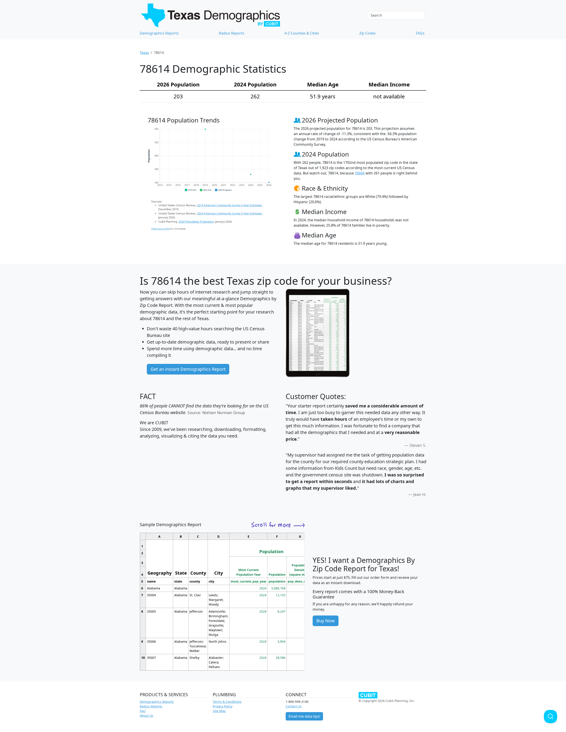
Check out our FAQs (160, 228)
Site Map (219, 711)
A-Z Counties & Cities (302, 33)
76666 (360, 173)
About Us (146, 715)
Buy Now (325, 621)
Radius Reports (231, 33)
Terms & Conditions (227, 702)
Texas (144, 52)
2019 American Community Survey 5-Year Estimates (229, 205)
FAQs (420, 33)
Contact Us (294, 706)
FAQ (143, 711)
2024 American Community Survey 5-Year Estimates (229, 213)
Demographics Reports (159, 33)
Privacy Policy (222, 706)
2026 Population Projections (196, 222)
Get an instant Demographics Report (188, 369)
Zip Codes (367, 33)
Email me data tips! (304, 716)
